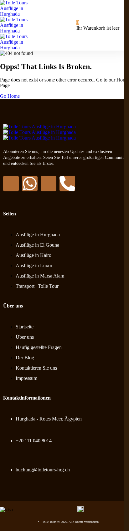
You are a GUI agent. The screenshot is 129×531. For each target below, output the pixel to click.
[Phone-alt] (67, 183)
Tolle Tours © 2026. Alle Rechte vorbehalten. (71, 522)
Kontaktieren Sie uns (36, 368)
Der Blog (25, 357)
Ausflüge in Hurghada (38, 234)
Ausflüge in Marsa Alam (40, 275)
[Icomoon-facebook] (11, 183)
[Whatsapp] (30, 183)
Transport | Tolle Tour (37, 286)
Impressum (26, 378)
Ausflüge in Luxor (34, 265)
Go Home (10, 96)
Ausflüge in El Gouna (37, 245)
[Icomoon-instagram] (48, 183)
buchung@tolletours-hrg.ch (43, 469)
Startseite (25, 326)
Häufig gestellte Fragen (39, 347)
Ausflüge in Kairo (33, 255)
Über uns (25, 337)
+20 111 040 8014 (34, 440)
